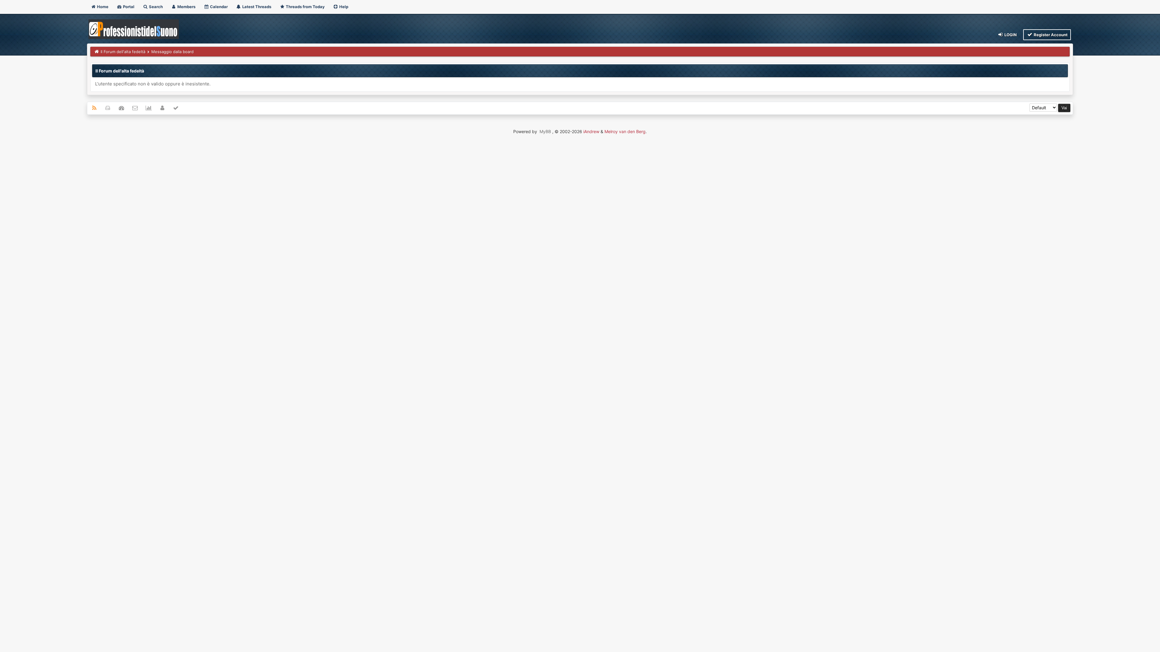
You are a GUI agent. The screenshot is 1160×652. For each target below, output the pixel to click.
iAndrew (591, 131)
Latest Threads (256, 6)
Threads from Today (305, 6)
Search (155, 6)
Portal (128, 6)
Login (1010, 34)
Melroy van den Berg (625, 131)
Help (343, 6)
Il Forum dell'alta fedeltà (123, 51)
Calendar (218, 6)
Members (185, 6)
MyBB (545, 131)
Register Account (1050, 34)
